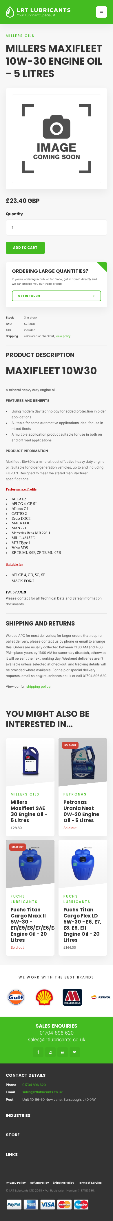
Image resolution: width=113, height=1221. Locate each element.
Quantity (14, 213)
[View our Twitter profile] (75, 1052)
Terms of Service (90, 1182)
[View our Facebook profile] (38, 1052)
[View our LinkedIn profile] (62, 1052)
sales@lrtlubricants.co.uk (56, 1039)
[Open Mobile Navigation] (101, 12)
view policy (63, 336)
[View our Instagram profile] (50, 1052)
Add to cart (25, 247)
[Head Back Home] (48, 12)
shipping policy (38, 686)
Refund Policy (39, 1182)
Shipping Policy (63, 1182)
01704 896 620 (57, 1033)
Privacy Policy (16, 1182)
